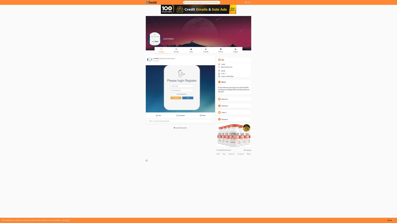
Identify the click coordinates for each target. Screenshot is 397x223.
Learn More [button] (65, 220)
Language (248, 150)
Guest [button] (248, 2)
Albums (224, 99)
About (218, 154)
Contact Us (231, 154)
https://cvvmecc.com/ (226, 67)
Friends (224, 106)
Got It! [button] (390, 220)
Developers (241, 154)
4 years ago (156, 61)
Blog (224, 154)
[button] (201, 2)
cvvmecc (168, 38)
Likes (223, 112)
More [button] (248, 154)
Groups (224, 119)
